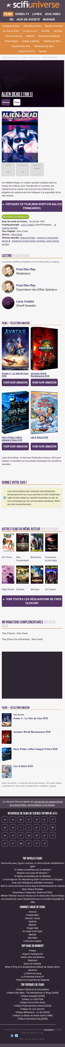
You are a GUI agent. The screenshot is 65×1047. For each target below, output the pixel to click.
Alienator (35, 589)
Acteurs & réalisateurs (49, 35)
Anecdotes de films (20, 46)
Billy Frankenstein (22, 558)
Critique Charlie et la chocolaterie (32, 989)
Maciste (32, 934)
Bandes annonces (54, 25)
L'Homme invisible (32, 940)
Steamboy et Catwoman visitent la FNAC (32, 892)
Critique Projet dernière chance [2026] (32, 1005)
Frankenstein (32, 914)
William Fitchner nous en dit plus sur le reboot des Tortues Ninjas (32, 895)
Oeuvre (5, 102)
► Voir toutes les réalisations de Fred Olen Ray (32, 601)
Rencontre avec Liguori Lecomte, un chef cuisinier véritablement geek (32, 864)
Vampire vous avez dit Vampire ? (33, 872)
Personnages (11, 40)
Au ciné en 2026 (11, 30)
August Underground (32, 953)
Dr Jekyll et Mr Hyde (32, 931)
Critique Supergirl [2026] (33, 995)
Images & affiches (30, 40)
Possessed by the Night (51, 558)
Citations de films (52, 40)
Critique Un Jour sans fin (32, 1008)
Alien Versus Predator (32, 889)
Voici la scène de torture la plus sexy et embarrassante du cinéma (33, 885)
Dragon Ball (32, 927)
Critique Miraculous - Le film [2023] (33, 1012)
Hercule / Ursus (32, 918)
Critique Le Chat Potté (32, 999)
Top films (58, 30)
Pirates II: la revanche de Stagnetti (32, 979)
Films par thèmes (13, 35)
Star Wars (32, 937)
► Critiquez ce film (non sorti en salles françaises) (32, 206)
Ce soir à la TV (30, 30)
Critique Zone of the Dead (32, 1002)
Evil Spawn (50, 589)
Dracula (32, 911)
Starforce (32, 969)
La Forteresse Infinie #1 (32, 976)
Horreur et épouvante (47, 237)
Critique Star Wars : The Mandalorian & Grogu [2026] (32, 992)
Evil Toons (7, 557)
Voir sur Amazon (15, 382)
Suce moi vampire (32, 963)
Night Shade (8, 589)
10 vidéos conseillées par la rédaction (32, 869)
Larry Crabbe (27, 224)
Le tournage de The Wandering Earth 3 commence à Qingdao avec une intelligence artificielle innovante (32, 881)
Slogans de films (26, 51)
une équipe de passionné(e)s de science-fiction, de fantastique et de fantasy (36, 803)
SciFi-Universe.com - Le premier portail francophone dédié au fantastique (32, 5)
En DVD (45, 30)
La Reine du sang (32, 973)
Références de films (44, 46)
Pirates (32, 950)
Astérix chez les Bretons (32, 956)
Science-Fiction (28, 237)
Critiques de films (10, 25)
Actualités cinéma (32, 25)
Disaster (20, 589)
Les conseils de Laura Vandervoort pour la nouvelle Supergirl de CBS (32, 900)
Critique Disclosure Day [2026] (32, 1018)
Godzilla (33, 921)
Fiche (17, 102)
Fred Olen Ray (26, 269)
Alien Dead (16, 234)
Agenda (43, 51)
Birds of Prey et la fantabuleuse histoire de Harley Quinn (32, 966)
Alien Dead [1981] (17, 94)
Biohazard (36, 557)
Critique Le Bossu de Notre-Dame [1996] (33, 1015)
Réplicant (32, 960)
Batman (32, 924)
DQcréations (49, 1029)
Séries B (6, 240)
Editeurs (30, 35)
